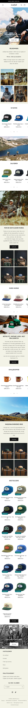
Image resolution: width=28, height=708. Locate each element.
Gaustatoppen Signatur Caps (7, 124)
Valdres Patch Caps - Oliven (7, 180)
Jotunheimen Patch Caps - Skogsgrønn (20, 517)
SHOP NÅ (14, 40)
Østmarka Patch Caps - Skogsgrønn (20, 595)
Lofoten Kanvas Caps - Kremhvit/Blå (6, 305)
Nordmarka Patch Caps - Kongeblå (7, 595)
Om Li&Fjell (5, 655)
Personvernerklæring (22, 700)
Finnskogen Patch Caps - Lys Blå (20, 556)
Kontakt (5, 658)
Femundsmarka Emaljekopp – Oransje (6, 386)
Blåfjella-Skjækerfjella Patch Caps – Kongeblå (20, 575)
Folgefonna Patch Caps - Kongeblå (7, 575)
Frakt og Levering (7, 661)
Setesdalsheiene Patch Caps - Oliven (7, 556)
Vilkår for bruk (9, 702)
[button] (2, 5)
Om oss (14, 644)
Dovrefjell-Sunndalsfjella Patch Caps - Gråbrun (20, 537)
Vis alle (14, 621)
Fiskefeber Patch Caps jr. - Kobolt (18, 124)
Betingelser (6, 668)
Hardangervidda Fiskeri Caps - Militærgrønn (20, 498)
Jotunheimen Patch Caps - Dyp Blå (7, 517)
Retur (4, 665)
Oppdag (14, 439)
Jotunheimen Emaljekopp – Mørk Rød (18, 386)
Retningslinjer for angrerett (11, 700)
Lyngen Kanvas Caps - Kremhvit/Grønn (7, 614)
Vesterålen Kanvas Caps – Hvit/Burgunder (18, 305)
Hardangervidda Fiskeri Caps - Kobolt (7, 498)
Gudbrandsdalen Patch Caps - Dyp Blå (18, 180)
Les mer (14, 362)
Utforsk (14, 247)
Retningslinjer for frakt (18, 702)
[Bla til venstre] (10, 131)
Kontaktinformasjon (15, 704)
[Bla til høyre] (17, 131)
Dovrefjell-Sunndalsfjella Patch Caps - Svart (7, 537)
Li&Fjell (13, 698)
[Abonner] (22, 687)
